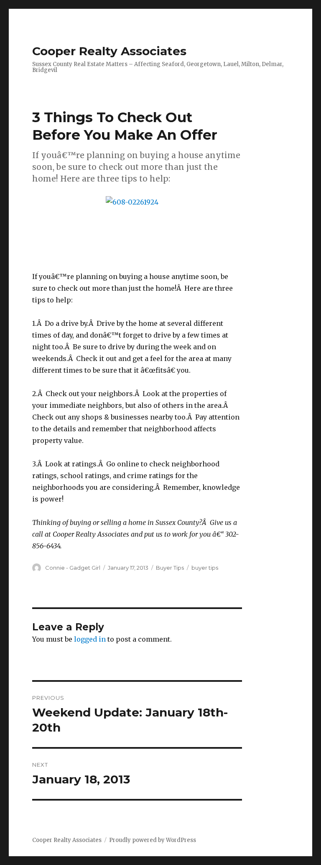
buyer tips (204, 567)
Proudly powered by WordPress (152, 840)
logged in (90, 639)
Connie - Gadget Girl (72, 567)
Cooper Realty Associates (109, 51)
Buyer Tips (170, 567)
